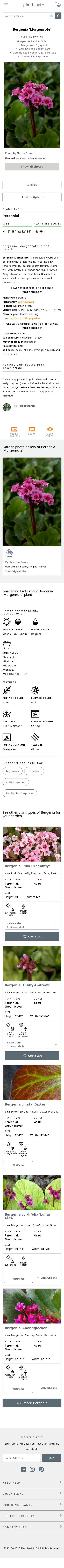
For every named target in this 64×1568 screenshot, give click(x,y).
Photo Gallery (14, 435)
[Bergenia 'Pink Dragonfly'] (32, 879)
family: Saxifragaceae (19, 793)
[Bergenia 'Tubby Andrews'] (32, 998)
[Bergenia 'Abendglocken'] (32, 1336)
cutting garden (31, 318)
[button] (51, 16)
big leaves (15, 318)
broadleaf (34, 771)
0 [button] (58, 3)
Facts (32, 434)
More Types (50, 435)
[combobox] (32, 925)
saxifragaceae (26, 301)
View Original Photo (16, 571)
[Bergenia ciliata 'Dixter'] (32, 1112)
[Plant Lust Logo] (33, 5)
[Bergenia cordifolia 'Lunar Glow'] (32, 1224)
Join (51, 1458)
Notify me (32, 184)
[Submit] (58, 15)
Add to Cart (35, 936)
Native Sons (19, 562)
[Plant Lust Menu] (6, 5)
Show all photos (32, 166)
